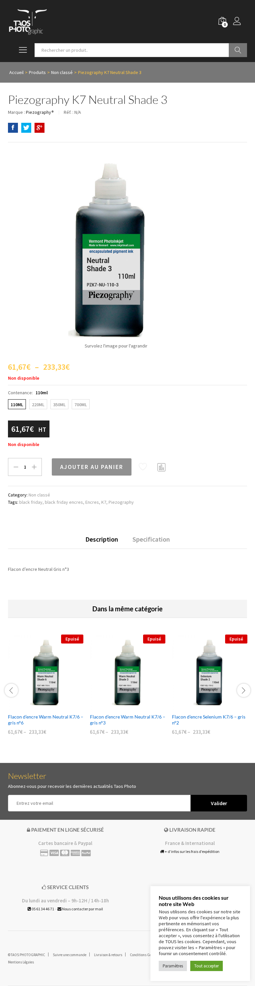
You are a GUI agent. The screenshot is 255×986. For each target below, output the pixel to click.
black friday (30, 502)
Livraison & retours (108, 954)
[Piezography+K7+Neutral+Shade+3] (26, 128)
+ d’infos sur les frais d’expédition (191, 851)
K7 (103, 502)
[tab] (102, 542)
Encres (92, 502)
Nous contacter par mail (82, 908)
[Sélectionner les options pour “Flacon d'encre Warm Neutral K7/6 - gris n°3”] (120, 706)
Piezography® (40, 112)
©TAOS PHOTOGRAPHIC (26, 954)
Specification (151, 539)
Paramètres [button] (173, 966)
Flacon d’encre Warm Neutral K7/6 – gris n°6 (45, 719)
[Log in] (240, 22)
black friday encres (64, 502)
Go (238, 50)
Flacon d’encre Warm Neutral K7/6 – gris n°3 (127, 719)
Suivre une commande (69, 954)
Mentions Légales (21, 962)
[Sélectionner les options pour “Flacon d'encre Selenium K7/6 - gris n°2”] (202, 706)
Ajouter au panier (91, 467)
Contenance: (28, 393)
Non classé (39, 495)
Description (101, 539)
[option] (46, 689)
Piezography (121, 502)
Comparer (161, 467)
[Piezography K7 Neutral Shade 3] (13, 128)
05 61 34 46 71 (42, 908)
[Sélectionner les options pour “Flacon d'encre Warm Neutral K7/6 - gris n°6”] (38, 706)
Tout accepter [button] (206, 966)
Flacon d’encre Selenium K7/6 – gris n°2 (208, 719)
